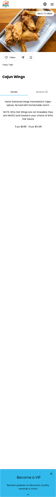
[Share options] (23, 57)
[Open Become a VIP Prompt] (28, 494)
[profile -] (45, 4)
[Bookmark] (31, 57)
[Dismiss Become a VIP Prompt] (51, 473)
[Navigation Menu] (52, 4)
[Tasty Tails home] (15, 4)
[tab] (14, 91)
